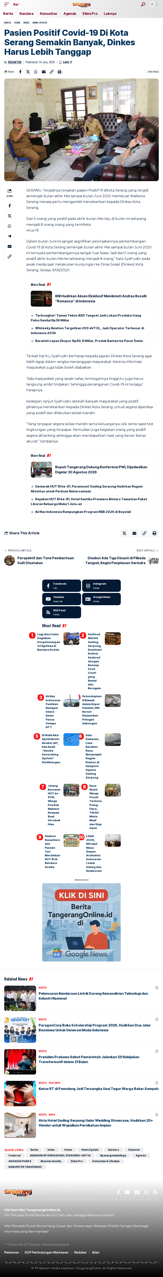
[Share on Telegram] (9, 236)
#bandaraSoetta (51, 1161)
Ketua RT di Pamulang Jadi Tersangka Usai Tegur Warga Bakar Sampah (99, 1089)
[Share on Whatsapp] (35, 71)
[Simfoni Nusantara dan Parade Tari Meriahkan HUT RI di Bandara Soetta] (71, 840)
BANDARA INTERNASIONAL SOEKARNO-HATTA (60, 1155)
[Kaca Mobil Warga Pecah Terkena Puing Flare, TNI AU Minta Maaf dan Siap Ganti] (113, 790)
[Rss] (155, 1192)
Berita (7, 22)
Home (17, 22)
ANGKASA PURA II (19, 1161)
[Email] (43, 71)
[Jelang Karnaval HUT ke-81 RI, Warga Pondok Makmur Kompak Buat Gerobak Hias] (71, 790)
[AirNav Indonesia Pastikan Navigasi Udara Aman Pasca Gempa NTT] (71, 700)
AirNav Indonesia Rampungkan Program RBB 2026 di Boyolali (83, 512)
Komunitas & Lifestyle (105, 1161)
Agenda (141, 1155)
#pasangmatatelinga (113, 1155)
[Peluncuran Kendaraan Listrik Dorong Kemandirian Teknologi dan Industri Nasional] (20, 998)
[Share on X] (28, 71)
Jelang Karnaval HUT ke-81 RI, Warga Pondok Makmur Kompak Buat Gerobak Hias (54, 805)
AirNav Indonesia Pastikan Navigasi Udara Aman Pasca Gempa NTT (53, 711)
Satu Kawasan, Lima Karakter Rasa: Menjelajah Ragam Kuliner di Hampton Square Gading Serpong (94, 756)
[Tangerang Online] (81, 4)
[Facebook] (61, 586)
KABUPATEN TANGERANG (25, 1166)
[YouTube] (127, 1192)
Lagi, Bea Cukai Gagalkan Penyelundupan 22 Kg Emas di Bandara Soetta (48, 641)
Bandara (113, 1149)
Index (26, 22)
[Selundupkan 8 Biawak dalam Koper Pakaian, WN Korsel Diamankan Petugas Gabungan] (113, 700)
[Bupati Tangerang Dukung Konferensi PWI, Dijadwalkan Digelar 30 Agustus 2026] (41, 470)
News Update (39, 22)
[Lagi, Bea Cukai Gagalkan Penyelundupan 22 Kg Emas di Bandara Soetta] (71, 638)
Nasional (133, 1149)
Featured (54, 1082)
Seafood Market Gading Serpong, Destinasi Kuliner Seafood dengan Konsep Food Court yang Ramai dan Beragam (95, 661)
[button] (7, 4)
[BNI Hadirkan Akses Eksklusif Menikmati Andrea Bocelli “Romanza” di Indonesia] (41, 299)
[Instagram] (101, 586)
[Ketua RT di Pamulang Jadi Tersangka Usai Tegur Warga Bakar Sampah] (20, 1093)
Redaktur (14, 62)
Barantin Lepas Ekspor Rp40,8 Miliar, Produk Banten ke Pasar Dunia (89, 341)
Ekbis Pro (77, 1161)
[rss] (61, 612)
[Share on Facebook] (20, 71)
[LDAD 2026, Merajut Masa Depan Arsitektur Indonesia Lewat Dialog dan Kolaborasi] (113, 840)
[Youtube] (61, 599)
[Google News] (101, 599)
